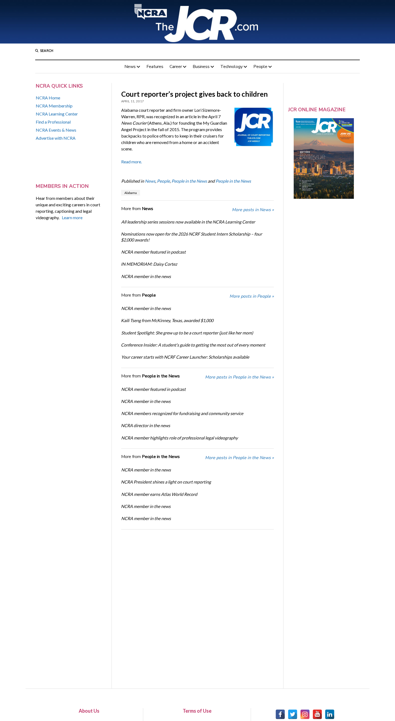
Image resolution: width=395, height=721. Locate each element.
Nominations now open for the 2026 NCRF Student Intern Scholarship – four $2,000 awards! (191, 236)
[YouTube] (317, 714)
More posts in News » (253, 210)
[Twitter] (292, 714)
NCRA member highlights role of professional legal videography (179, 437)
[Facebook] (280, 714)
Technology (231, 67)
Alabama (130, 193)
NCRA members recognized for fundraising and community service (182, 413)
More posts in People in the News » (239, 377)
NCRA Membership (54, 105)
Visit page (197, 22)
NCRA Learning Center (57, 113)
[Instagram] (305, 714)
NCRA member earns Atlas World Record (159, 494)
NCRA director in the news (145, 425)
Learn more (72, 217)
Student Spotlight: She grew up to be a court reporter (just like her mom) (187, 332)
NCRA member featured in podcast (153, 251)
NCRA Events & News (56, 129)
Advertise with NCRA (56, 137)
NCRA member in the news (146, 276)
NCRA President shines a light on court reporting (166, 481)
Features (154, 67)
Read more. (131, 161)
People (260, 67)
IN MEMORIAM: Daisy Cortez (149, 263)
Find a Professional (53, 121)
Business (201, 67)
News (130, 67)
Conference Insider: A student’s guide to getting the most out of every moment (193, 344)
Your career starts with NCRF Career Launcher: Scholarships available (185, 356)
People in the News (189, 180)
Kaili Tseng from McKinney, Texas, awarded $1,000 (167, 320)
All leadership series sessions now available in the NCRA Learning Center (188, 221)
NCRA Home (48, 97)
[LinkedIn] (330, 714)
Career (176, 67)
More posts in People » (251, 296)
